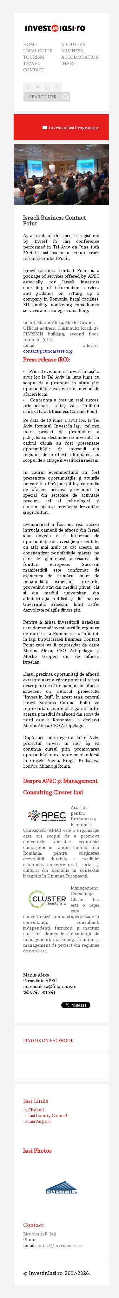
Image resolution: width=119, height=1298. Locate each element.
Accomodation (80, 57)
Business (72, 50)
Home (30, 44)
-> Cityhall (33, 1109)
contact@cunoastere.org (48, 351)
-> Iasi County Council (45, 1115)
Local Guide (37, 50)
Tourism (33, 57)
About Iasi (74, 44)
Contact (33, 69)
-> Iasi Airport (37, 1121)
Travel (31, 63)
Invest (69, 63)
